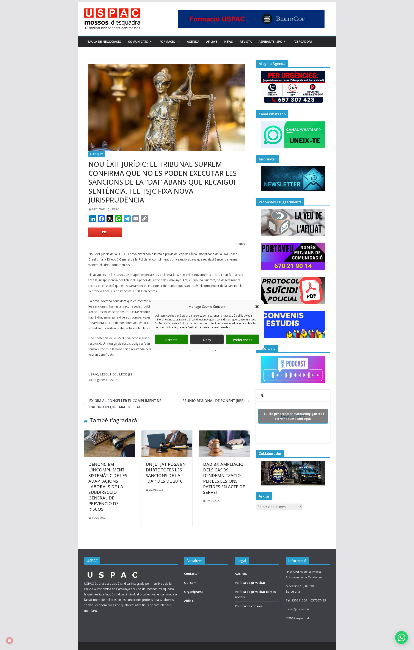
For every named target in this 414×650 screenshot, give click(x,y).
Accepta (171, 339)
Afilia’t (188, 601)
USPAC (115, 209)
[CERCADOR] (303, 41)
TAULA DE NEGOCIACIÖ (104, 41)
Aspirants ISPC (270, 41)
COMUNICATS (138, 41)
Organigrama (193, 592)
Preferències (242, 339)
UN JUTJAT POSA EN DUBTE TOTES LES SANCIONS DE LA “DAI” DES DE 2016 (166, 472)
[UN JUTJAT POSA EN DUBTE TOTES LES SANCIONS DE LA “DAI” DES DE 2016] (166, 433)
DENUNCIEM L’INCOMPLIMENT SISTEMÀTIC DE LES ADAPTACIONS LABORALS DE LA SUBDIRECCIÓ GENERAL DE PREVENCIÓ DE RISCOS (107, 486)
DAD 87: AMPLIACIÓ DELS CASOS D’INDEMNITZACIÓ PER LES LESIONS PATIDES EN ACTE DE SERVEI (224, 478)
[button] (257, 306)
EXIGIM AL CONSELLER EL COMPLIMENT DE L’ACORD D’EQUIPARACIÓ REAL (125, 403)
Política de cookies (248, 606)
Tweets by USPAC (293, 416)
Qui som (190, 583)
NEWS (228, 41)
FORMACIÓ (167, 41)
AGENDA (193, 41)
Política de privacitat (250, 583)
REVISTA (246, 41)
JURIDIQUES (96, 154)
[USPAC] (112, 572)
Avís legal (241, 573)
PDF (105, 232)
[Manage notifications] (9, 640)
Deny (207, 339)
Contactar (191, 573)
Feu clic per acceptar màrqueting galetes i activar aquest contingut (293, 416)
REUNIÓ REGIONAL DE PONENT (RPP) (213, 400)
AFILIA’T (211, 41)
